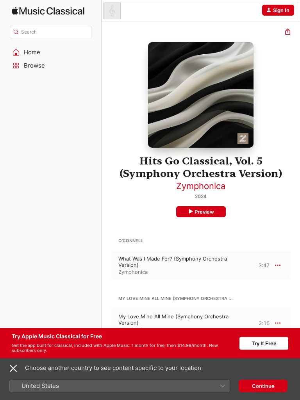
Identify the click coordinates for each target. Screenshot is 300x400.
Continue (263, 386)
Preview (204, 212)
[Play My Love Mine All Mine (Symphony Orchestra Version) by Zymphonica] (107, 323)
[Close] (13, 368)
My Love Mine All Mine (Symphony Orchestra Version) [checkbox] (173, 319)
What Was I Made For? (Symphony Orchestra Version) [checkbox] (172, 261)
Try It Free (264, 343)
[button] (50, 52)
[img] (48, 10)
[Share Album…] (287, 32)
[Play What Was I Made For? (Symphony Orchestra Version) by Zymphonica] (107, 265)
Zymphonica (200, 186)
